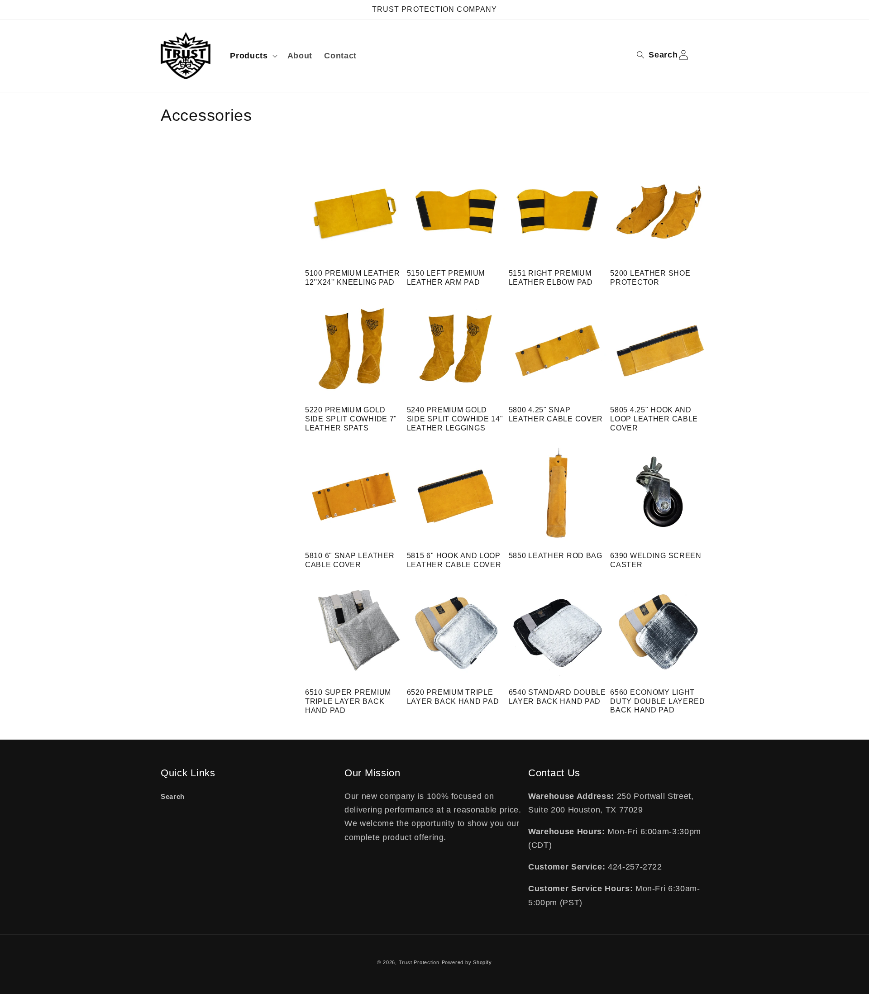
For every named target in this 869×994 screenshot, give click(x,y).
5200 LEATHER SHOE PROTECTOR (650, 277)
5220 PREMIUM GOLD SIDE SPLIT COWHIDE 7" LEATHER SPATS (351, 419)
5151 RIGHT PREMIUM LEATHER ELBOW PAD (551, 277)
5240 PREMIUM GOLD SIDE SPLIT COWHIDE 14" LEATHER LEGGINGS (455, 419)
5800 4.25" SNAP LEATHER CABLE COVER (556, 414)
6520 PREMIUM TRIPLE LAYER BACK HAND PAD (453, 696)
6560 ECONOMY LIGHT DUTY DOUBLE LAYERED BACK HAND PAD (657, 701)
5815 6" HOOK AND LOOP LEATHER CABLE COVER (454, 560)
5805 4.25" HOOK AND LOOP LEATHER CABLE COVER (654, 419)
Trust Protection (419, 962)
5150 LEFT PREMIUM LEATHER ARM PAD (446, 277)
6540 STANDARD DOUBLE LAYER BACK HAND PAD (557, 696)
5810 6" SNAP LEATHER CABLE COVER (349, 560)
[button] (252, 56)
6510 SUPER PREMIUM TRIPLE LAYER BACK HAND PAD (348, 701)
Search (173, 796)
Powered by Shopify (467, 962)
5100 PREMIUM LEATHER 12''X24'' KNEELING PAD (352, 277)
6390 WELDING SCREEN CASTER (656, 560)
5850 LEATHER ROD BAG (555, 555)
